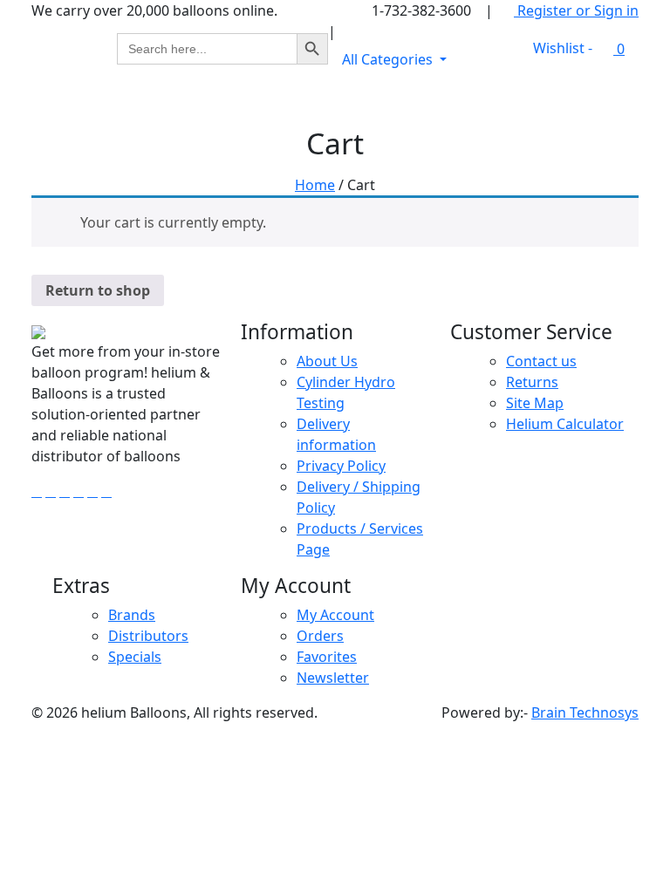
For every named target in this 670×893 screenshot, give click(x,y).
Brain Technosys (585, 712)
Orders (320, 635)
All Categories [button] (389, 59)
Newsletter (333, 677)
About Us (327, 361)
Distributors (148, 635)
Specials (134, 656)
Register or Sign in (576, 10)
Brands (131, 614)
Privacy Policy (341, 465)
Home (315, 184)
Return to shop (97, 290)
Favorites (327, 656)
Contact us (541, 361)
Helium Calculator (565, 423)
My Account (335, 614)
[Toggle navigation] (614, 101)
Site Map (535, 402)
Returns (532, 382)
